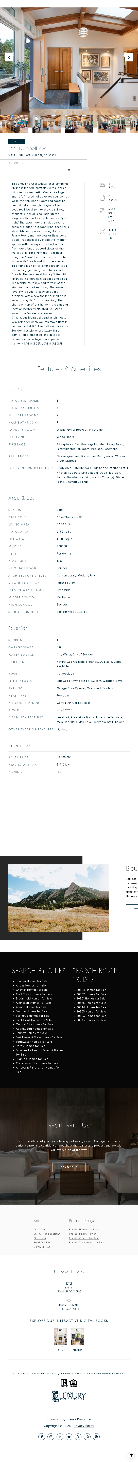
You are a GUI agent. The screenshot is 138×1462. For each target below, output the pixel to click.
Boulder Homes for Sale (32, 981)
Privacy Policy (84, 1426)
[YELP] (78, 1436)
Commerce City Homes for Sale (37, 1063)
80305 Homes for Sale (91, 1011)
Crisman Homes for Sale (32, 989)
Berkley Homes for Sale (31, 1033)
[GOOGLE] (96, 1436)
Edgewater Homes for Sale (34, 1041)
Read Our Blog (42, 1242)
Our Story (40, 1229)
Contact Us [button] (69, 1167)
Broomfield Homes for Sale (34, 998)
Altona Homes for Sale (31, 985)
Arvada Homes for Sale (31, 1007)
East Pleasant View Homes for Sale (39, 1037)
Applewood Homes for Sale (34, 1028)
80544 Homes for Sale (92, 1007)
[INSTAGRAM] (50, 1436)
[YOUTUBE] (69, 1436)
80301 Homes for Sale (91, 998)
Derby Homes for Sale (30, 1046)
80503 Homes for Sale (91, 1020)
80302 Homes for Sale (91, 994)
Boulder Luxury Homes (82, 1233)
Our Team (40, 1238)
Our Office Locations (47, 1233)
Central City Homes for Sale (34, 1024)
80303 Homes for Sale (91, 1016)
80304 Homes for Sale (92, 990)
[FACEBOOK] (41, 1436)
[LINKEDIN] (60, 1436)
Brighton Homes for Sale (32, 1059)
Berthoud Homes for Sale (33, 1015)
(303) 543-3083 (69, 1309)
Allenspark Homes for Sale (33, 1002)
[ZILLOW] (87, 1436)
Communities (42, 1246)
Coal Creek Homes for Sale (34, 994)
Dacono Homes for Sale (31, 1011)
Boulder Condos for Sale (84, 1238)
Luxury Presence (78, 1419)
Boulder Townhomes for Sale (86, 1242)
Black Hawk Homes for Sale (34, 1020)
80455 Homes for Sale (91, 1003)
